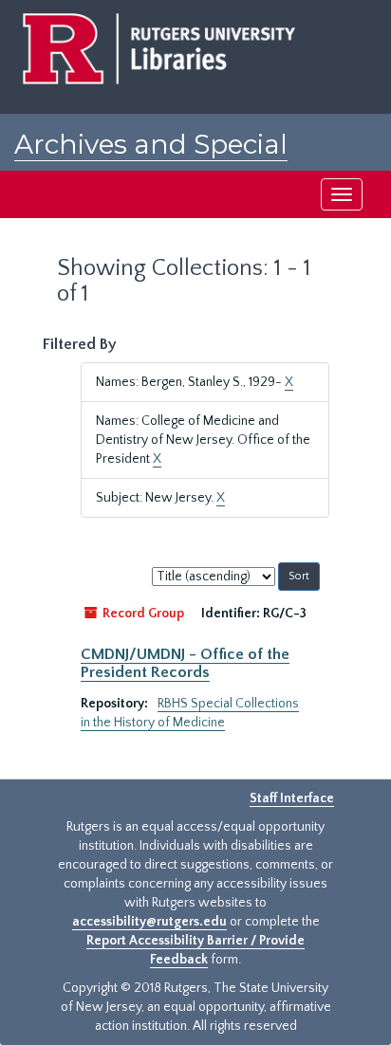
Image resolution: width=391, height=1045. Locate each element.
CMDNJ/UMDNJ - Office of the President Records (185, 663)
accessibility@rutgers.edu (149, 921)
